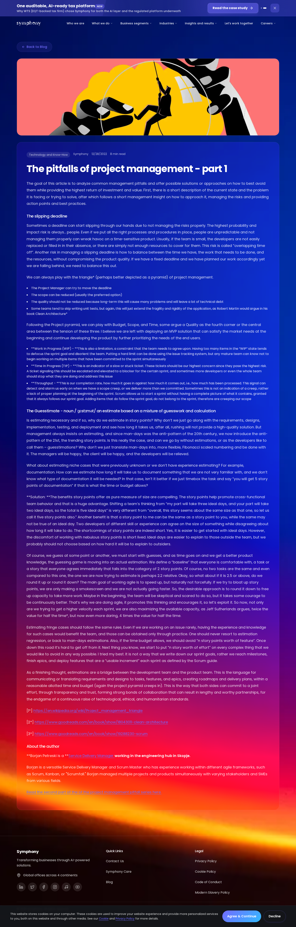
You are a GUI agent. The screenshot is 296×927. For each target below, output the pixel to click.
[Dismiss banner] (274, 8)
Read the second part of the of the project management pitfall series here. (94, 792)
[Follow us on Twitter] (32, 887)
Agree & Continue (241, 916)
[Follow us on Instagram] (55, 887)
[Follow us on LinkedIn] (21, 887)
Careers (267, 23)
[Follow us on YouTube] (77, 887)
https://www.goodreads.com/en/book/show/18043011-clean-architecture (101, 722)
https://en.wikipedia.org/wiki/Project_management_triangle (88, 710)
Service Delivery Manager (91, 755)
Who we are (75, 23)
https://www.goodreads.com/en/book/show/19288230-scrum (91, 733)
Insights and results (199, 23)
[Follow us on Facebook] (43, 887)
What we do (101, 23)
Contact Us (115, 861)
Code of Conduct (208, 882)
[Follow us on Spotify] (66, 887)
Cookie (104, 919)
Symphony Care (118, 871)
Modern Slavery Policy (212, 892)
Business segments (134, 23)
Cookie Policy (205, 871)
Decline (275, 916)
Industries (166, 23)
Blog (109, 882)
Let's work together (239, 23)
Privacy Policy (125, 919)
